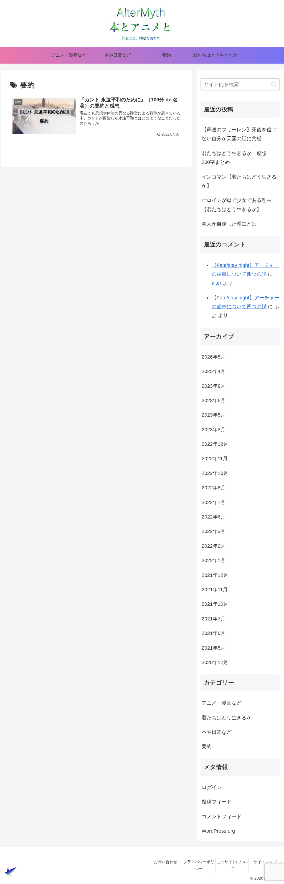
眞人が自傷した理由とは (229, 224)
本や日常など (217, 732)
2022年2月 (213, 546)
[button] (274, 84)
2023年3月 (213, 429)
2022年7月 (213, 502)
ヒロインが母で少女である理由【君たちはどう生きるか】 (237, 204)
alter (216, 283)
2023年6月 (213, 400)
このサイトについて (232, 865)
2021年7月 (213, 619)
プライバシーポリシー (198, 865)
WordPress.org (218, 831)
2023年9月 (213, 386)
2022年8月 (213, 487)
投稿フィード (217, 802)
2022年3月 (213, 531)
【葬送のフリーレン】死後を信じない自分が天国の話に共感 (239, 134)
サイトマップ (265, 862)
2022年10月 (215, 473)
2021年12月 (215, 575)
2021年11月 (215, 589)
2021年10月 (215, 604)
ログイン (212, 787)
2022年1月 (213, 560)
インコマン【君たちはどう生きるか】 (239, 181)
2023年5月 (213, 415)
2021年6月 (213, 633)
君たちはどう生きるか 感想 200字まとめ (237, 158)
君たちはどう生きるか (227, 717)
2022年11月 (215, 458)
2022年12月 (215, 444)
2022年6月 (213, 517)
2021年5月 (213, 648)
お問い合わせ (165, 862)
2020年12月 (215, 662)
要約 (207, 746)
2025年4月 (213, 371)
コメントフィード (222, 816)
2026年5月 (213, 357)
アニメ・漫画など (222, 703)
